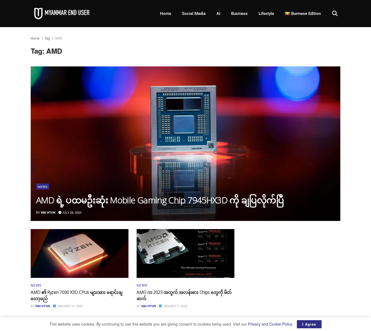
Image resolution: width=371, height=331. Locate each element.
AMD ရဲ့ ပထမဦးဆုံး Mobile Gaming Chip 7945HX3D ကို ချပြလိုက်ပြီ (160, 200)
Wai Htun (48, 212)
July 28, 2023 (71, 212)
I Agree (309, 324)
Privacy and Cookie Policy (270, 324)
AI (218, 13)
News (43, 186)
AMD (58, 38)
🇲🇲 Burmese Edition (303, 13)
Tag (47, 38)
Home (165, 13)
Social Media (194, 13)
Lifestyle (266, 13)
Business (239, 13)
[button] (334, 13)
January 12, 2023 (69, 306)
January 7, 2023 (174, 306)
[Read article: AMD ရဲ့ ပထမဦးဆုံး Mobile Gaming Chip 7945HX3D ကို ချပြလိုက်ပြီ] (185, 143)
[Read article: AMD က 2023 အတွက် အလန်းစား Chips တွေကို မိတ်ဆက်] (185, 253)
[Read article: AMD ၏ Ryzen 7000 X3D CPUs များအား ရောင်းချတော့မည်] (79, 253)
